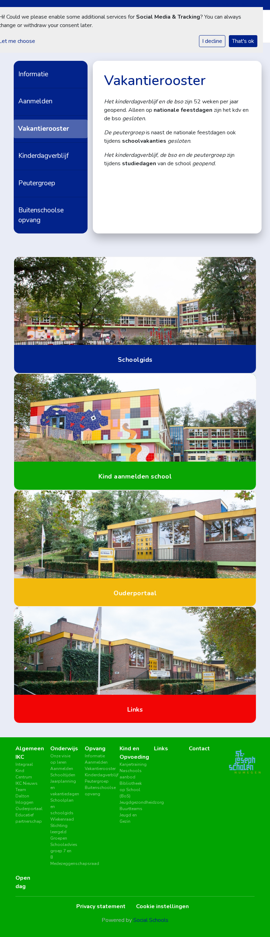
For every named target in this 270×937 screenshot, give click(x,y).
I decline (212, 41)
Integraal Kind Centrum (24, 771)
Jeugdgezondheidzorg (132, 802)
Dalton (22, 796)
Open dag (22, 882)
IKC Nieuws (26, 783)
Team (20, 789)
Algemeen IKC (27, 753)
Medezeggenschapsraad (62, 863)
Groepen (58, 838)
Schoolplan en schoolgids (61, 806)
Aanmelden (35, 101)
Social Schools (150, 920)
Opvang (95, 748)
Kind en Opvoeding (132, 753)
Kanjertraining (132, 764)
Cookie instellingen (162, 906)
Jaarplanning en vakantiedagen (62, 787)
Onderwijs (62, 748)
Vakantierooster (43, 128)
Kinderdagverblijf (43, 155)
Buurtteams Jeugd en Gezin (131, 815)
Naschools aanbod (131, 774)
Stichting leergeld (59, 829)
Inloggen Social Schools (233, 4)
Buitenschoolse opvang (41, 215)
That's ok (243, 41)
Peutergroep (36, 183)
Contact (199, 748)
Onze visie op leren (60, 759)
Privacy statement (101, 906)
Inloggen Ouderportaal (27, 805)
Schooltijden (62, 775)
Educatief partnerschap (27, 818)
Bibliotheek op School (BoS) (131, 790)
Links (161, 748)
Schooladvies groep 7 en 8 (62, 851)
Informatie (33, 74)
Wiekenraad (62, 819)
